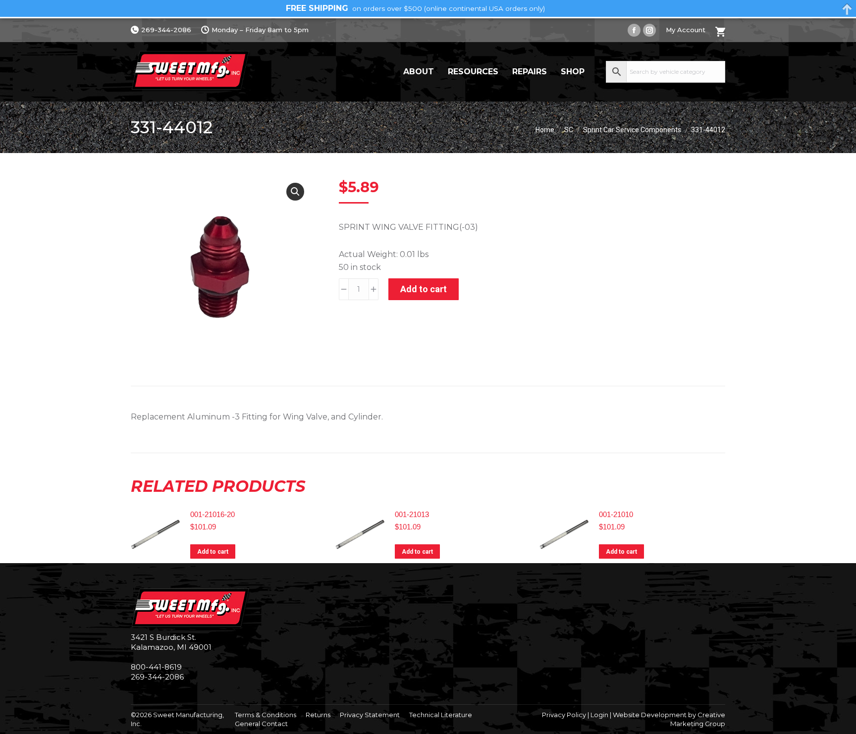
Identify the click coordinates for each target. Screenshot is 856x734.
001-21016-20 (212, 514)
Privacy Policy (564, 715)
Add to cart (423, 289)
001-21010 (616, 514)
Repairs (529, 71)
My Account (685, 30)
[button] (295, 192)
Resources (473, 71)
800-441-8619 (156, 667)
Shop (573, 71)
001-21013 (412, 514)
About (418, 71)
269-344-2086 (166, 30)
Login (599, 715)
